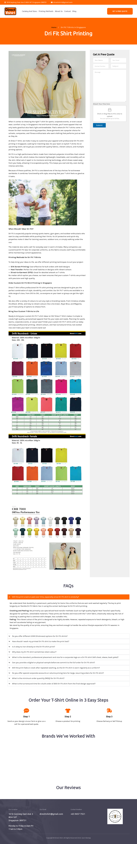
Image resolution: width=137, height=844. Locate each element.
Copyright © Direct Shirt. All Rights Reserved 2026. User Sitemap (68, 838)
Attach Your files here (101, 104)
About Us (59, 11)
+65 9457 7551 (78, 814)
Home (54, 27)
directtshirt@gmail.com (62, 2)
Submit (99, 125)
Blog (74, 11)
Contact (67, 11)
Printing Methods (46, 11)
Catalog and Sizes (29, 11)
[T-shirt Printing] (10, 11)
